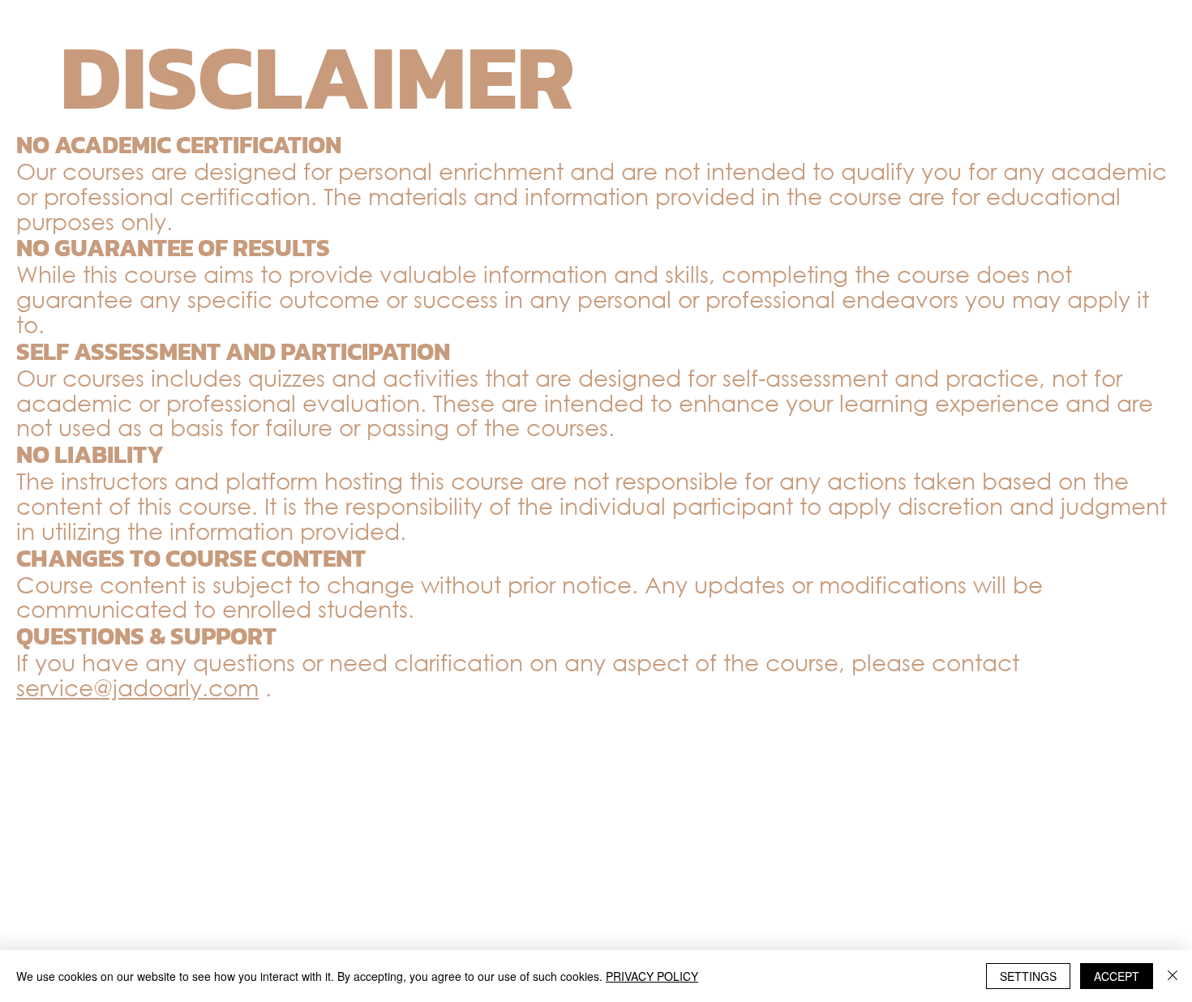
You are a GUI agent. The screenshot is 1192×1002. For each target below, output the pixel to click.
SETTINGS (1028, 976)
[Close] (1172, 976)
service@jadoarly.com (137, 686)
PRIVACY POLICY (652, 976)
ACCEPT (1116, 976)
